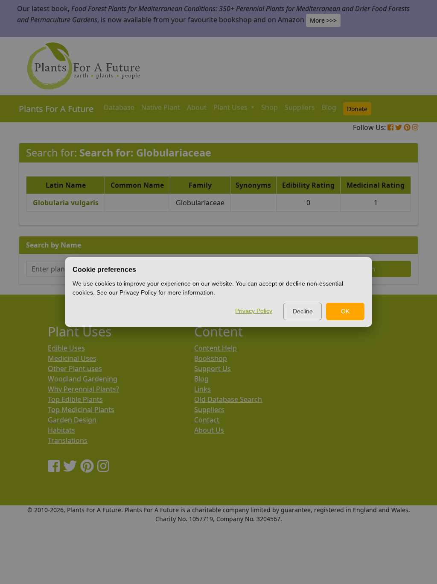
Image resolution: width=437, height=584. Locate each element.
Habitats (61, 430)
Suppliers (300, 107)
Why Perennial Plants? (83, 389)
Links (202, 389)
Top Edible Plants (75, 399)
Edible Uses (66, 348)
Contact (206, 420)
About (197, 107)
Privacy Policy (253, 310)
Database (119, 107)
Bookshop (210, 358)
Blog (329, 107)
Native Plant (160, 107)
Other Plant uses (75, 368)
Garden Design (72, 420)
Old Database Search (228, 399)
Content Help (215, 348)
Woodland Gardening (82, 378)
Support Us (212, 368)
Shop (269, 107)
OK (345, 311)
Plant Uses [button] (231, 107)
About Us (209, 430)
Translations (67, 440)
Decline (303, 311)
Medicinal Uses (72, 358)
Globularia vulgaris (66, 202)
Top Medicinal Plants (81, 409)
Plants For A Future (56, 109)
